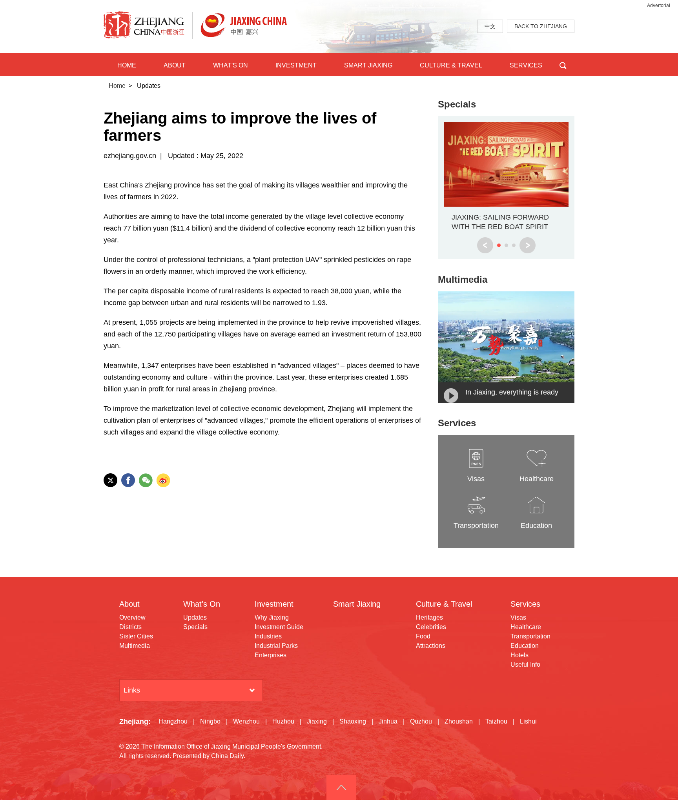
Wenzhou (246, 721)
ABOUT (175, 65)
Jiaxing (317, 721)
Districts (130, 627)
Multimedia (462, 279)
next (527, 245)
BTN (562, 64)
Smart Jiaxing (357, 604)
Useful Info (525, 664)
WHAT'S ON (230, 65)
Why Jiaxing (272, 617)
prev (485, 245)
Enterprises (270, 655)
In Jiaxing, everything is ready (511, 392)
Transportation (530, 636)
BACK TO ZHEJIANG (540, 26)
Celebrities (431, 627)
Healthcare (525, 627)
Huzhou (283, 721)
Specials (457, 104)
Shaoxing (352, 721)
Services (457, 423)
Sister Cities (136, 636)
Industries (268, 636)
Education (524, 645)
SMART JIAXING (368, 65)
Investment (274, 604)
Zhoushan (459, 721)
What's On (201, 604)
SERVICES (526, 65)
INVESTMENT (296, 65)
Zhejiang (133, 721)
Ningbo (210, 721)
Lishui (528, 721)
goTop (341, 787)
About (129, 604)
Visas (518, 617)
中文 (490, 26)
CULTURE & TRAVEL (451, 65)
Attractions (430, 645)
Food (423, 636)
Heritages (429, 617)
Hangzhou (173, 721)
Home (117, 85)
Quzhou (421, 721)
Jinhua (388, 721)
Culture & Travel (444, 604)
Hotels (519, 655)
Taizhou (496, 721)
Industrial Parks (276, 645)
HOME (126, 65)
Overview (132, 617)
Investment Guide (279, 627)
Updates (195, 617)
